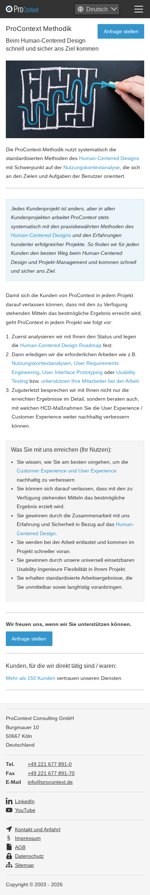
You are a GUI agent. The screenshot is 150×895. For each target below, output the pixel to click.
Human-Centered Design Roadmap (61, 345)
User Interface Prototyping (72, 372)
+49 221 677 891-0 (50, 764)
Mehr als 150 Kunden (30, 678)
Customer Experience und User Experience (67, 471)
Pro (40, 9)
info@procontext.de (50, 782)
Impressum (28, 838)
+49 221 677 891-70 (51, 773)
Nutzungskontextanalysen (41, 363)
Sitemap (24, 865)
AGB (20, 847)
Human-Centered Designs (109, 158)
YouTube (25, 810)
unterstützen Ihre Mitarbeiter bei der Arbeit (90, 381)
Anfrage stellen (121, 31)
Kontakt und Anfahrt (37, 829)
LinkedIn (25, 801)
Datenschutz (29, 856)
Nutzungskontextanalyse (91, 167)
